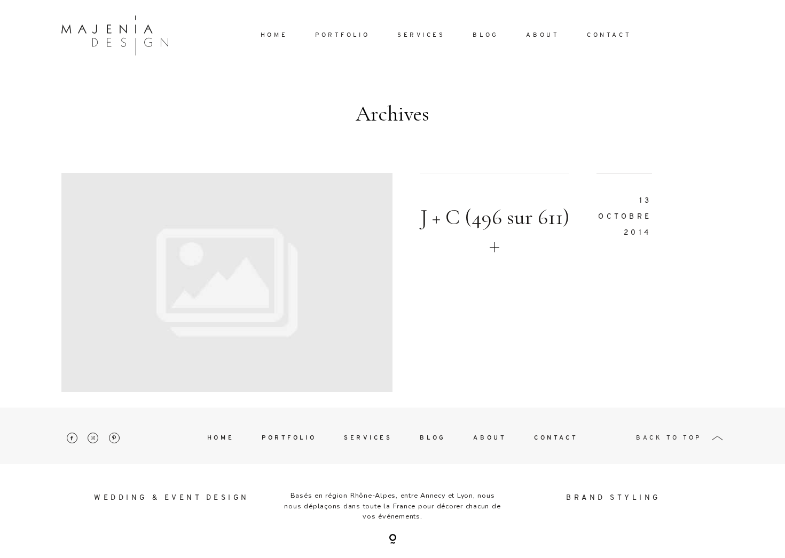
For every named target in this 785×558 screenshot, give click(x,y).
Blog (485, 35)
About (542, 35)
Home (274, 35)
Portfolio (342, 35)
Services (421, 35)
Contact (609, 35)
